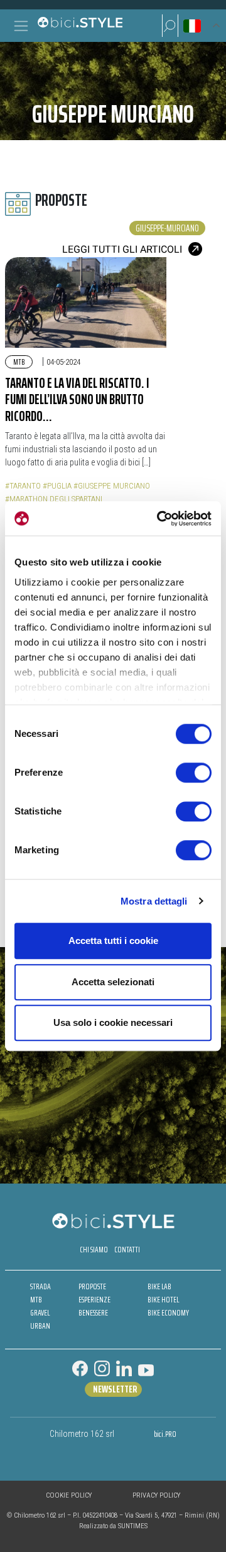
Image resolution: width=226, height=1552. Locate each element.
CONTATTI (127, 1249)
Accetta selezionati (113, 981)
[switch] (194, 773)
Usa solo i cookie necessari (113, 1022)
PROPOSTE (92, 1286)
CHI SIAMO (94, 1249)
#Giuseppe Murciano (111, 485)
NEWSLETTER (115, 1389)
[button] (170, 25)
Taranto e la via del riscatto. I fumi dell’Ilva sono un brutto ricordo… (77, 399)
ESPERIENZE (94, 1299)
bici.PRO (165, 1434)
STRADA (40, 1286)
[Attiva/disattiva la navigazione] (21, 26)
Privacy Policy (156, 1495)
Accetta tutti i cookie (113, 940)
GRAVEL (40, 1312)
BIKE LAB (159, 1286)
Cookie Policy (69, 1495)
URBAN (40, 1325)
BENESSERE (93, 1312)
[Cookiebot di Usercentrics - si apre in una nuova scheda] (159, 518)
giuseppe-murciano (167, 228)
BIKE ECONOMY (168, 1312)
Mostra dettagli (154, 901)
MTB (18, 361)
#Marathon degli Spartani (53, 499)
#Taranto (23, 485)
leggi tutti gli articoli (122, 249)
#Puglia (57, 485)
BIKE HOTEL (163, 1299)
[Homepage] (79, 25)
